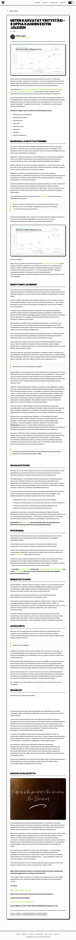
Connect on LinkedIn (24, 37)
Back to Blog (14, 11)
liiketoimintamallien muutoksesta (22, 91)
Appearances (54, 2)
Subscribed (19, 571)
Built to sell (25, 522)
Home (18, 934)
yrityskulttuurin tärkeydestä (49, 89)
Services (37, 2)
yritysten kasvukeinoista (30, 89)
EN (70, 2)
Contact (63, 2)
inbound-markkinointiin (50, 263)
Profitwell (43, 196)
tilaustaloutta (19, 554)
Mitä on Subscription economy (21, 890)
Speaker (44, 2)
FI (72, 2)
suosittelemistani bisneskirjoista (50, 569)
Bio (46, 934)
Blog (50, 934)
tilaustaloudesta (24, 569)
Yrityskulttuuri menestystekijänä (21, 902)
